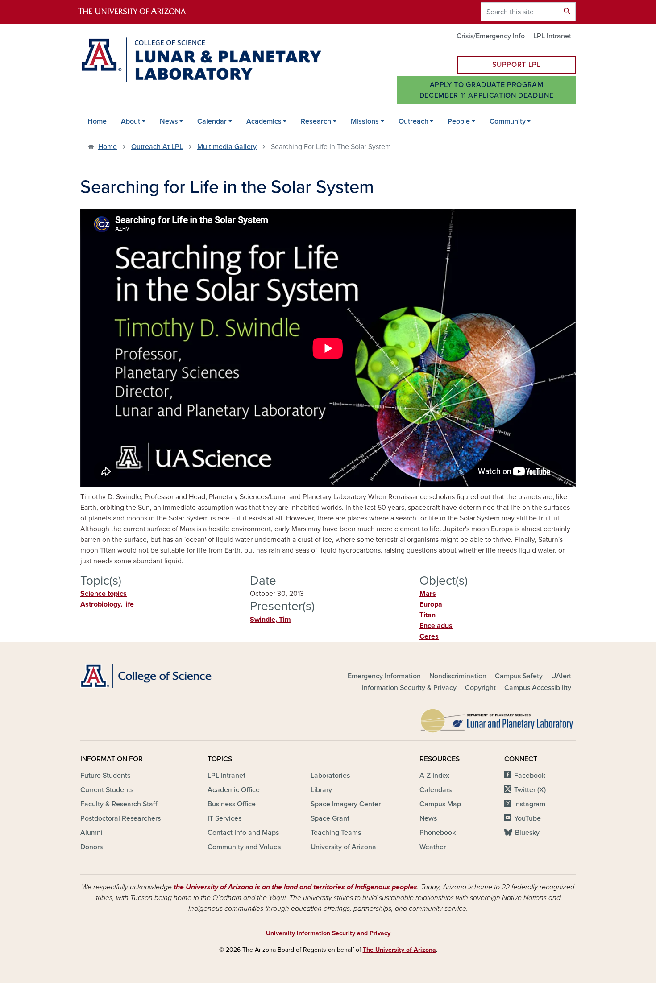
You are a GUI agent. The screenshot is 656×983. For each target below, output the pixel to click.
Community (508, 121)
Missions (365, 121)
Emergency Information (384, 676)
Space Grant (330, 818)
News (169, 121)
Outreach (413, 121)
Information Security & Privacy (409, 687)
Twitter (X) (530, 789)
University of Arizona (343, 847)
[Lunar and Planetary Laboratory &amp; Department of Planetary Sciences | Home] (200, 59)
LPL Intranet (552, 36)
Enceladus (436, 625)
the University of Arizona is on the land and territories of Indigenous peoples (295, 887)
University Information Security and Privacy (328, 933)
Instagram (529, 804)
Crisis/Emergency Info (491, 36)
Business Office (232, 804)
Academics (264, 121)
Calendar (212, 121)
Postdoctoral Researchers (120, 818)
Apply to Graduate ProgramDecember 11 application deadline (486, 90)
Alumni (91, 832)
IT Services (224, 818)
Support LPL (516, 64)
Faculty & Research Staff (118, 804)
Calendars (435, 789)
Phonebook (437, 832)
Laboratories (330, 775)
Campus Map (440, 804)
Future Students (105, 775)
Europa (430, 604)
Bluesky (527, 832)
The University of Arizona (399, 950)
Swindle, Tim (270, 619)
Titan (427, 615)
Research (316, 121)
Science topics (103, 593)
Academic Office (234, 789)
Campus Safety (519, 676)
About (130, 121)
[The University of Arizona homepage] (140, 12)
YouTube (527, 818)
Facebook (529, 775)
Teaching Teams (336, 832)
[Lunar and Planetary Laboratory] (497, 718)
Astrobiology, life (107, 604)
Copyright (480, 687)
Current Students (106, 789)
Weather (432, 847)
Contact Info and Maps (243, 832)
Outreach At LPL (157, 146)
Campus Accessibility (537, 687)
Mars (427, 593)
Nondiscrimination (457, 676)
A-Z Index (434, 775)
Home (97, 121)
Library (321, 789)
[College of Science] (158, 676)
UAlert (561, 676)
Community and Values (244, 847)
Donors (91, 847)
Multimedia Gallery (227, 146)
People (459, 121)
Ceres (429, 636)
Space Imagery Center (346, 804)
